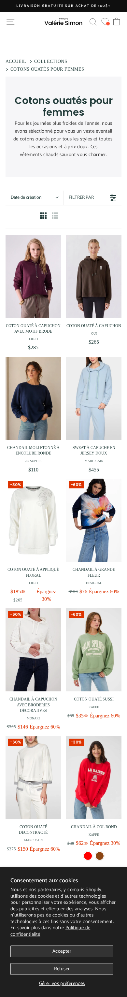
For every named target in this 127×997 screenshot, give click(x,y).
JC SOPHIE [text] (33, 461)
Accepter (61, 951)
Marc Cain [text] (94, 461)
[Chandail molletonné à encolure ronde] (33, 398)
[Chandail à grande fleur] (93, 520)
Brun (99, 855)
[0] (105, 22)
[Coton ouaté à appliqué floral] (33, 520)
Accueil (16, 61)
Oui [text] (94, 333)
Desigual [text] (94, 583)
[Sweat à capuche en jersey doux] (93, 398)
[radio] (43, 217)
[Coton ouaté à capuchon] (93, 276)
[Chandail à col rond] (93, 777)
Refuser (62, 969)
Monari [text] (33, 718)
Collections (50, 61)
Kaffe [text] (94, 707)
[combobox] (34, 198)
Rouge (87, 855)
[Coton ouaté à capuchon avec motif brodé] (33, 276)
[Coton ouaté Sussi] (93, 649)
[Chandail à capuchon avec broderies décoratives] (33, 649)
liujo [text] (33, 339)
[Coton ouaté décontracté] (33, 777)
